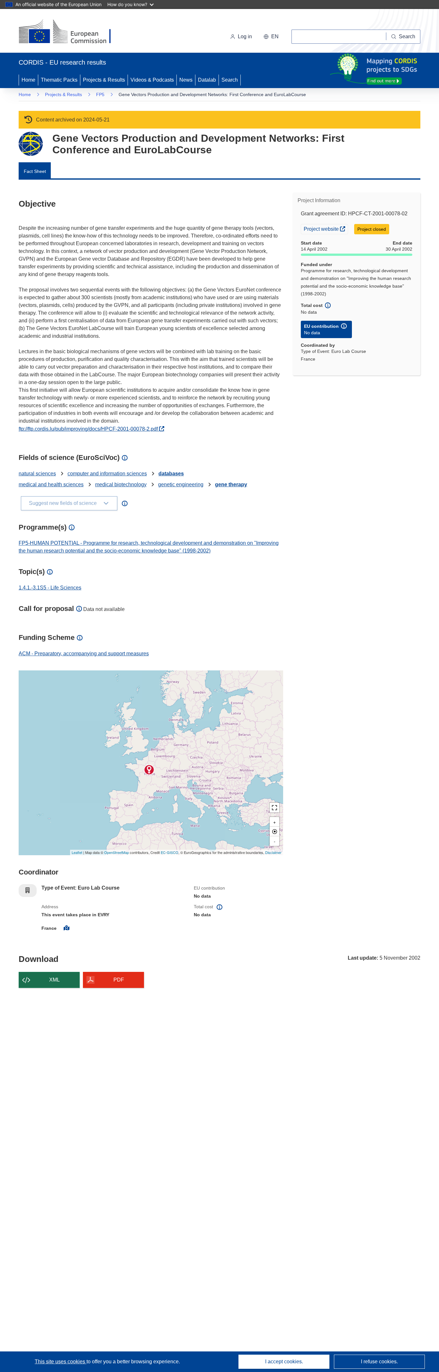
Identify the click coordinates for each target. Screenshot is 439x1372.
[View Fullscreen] (274, 807)
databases (171, 473)
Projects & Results (104, 80)
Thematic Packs (59, 80)
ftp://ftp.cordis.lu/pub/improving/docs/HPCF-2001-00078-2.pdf (91, 429)
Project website (325, 229)
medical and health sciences (51, 484)
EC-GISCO (169, 852)
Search (229, 80)
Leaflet (77, 852)
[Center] (274, 831)
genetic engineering (180, 484)
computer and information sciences (107, 473)
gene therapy (231, 484)
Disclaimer (273, 852)
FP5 (100, 94)
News (186, 80)
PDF (118, 979)
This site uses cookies (60, 1361)
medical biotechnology (121, 484)
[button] (271, 37)
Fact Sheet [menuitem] (35, 171)
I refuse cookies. (379, 1361)
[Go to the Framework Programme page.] (31, 144)
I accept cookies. (284, 1361)
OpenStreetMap (116, 852)
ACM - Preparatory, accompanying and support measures (84, 653)
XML (54, 979)
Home (28, 80)
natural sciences (37, 473)
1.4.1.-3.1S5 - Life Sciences (50, 587)
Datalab (207, 80)
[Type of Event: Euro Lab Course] (149, 770)
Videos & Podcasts (152, 80)
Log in (245, 36)
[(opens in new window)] (70, 32)
